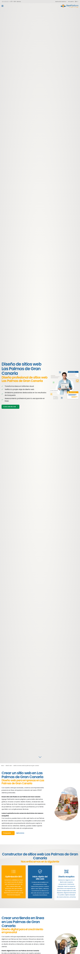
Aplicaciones (20, 833)
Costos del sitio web (9, 407)
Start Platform (69, 6)
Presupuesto (7, 833)
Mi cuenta (71, 1)
